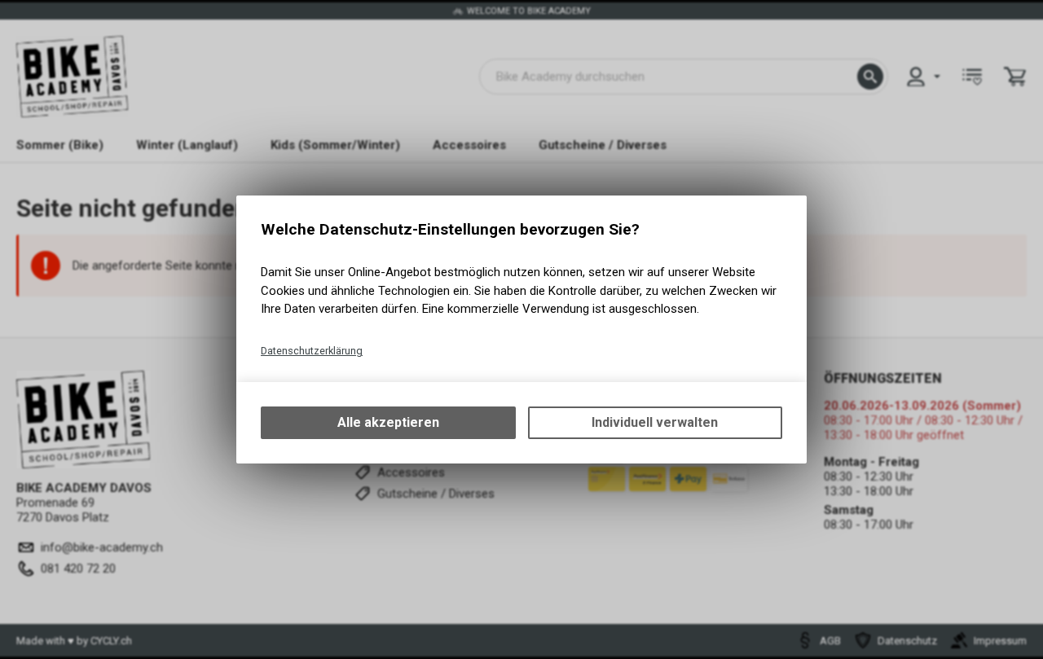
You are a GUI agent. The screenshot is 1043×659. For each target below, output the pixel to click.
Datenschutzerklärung (312, 351)
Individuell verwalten (655, 422)
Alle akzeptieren (388, 422)
